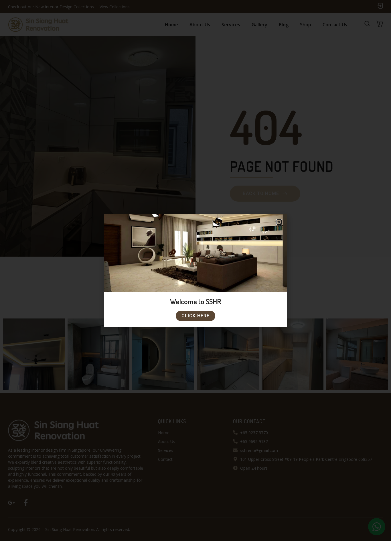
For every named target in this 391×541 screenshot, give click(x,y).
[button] (279, 222)
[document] (195, 270)
